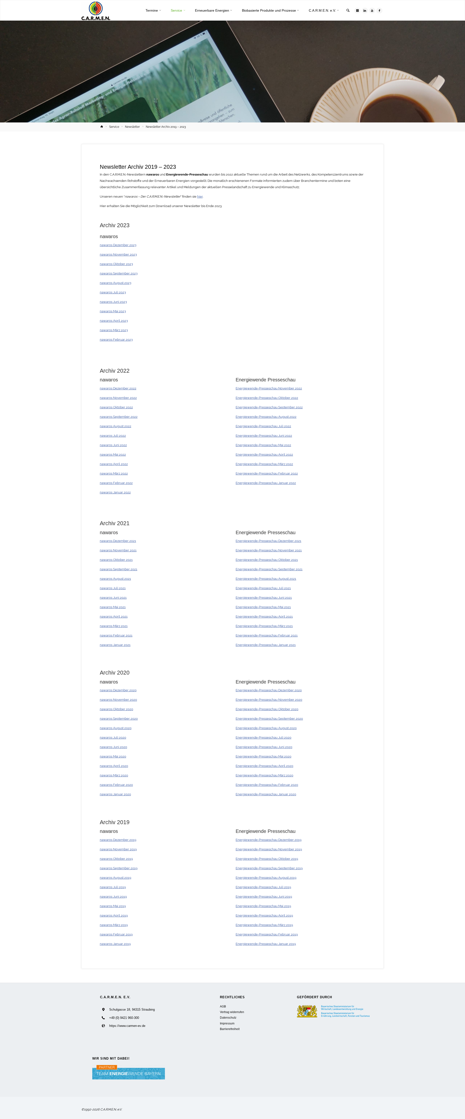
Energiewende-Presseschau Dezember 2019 (269, 840)
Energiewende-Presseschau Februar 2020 (267, 785)
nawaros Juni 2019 (113, 896)
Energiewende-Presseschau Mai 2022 (263, 445)
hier (200, 196)
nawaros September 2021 (118, 569)
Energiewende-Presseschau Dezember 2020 (269, 690)
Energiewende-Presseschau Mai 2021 (263, 607)
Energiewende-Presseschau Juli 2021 (263, 588)
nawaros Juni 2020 (113, 747)
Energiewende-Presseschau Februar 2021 (267, 635)
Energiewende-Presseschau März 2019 (264, 925)
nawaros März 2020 (114, 775)
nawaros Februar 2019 (116, 934)
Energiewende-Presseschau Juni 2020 (264, 747)
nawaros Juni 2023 (113, 302)
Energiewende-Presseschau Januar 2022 (266, 483)
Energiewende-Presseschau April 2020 (264, 766)
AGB (223, 1006)
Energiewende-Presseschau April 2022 (264, 454)
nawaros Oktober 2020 (116, 709)
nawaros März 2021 (114, 626)
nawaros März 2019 (114, 925)
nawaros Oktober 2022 (116, 407)
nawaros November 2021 (118, 550)
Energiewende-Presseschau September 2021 (269, 569)
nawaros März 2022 (114, 473)
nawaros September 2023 (119, 273)
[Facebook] (379, 11)
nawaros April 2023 (114, 320)
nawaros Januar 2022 (115, 492)
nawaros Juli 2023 (113, 292)
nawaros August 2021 (115, 578)
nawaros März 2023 (114, 330)
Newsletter (132, 127)
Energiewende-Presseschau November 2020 (269, 699)
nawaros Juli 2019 (113, 887)
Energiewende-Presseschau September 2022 (269, 407)
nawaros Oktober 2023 (116, 264)
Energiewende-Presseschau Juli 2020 (263, 737)
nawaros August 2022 (115, 426)
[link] (348, 10)
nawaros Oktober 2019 (116, 859)
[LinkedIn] (365, 11)
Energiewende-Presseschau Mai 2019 (263, 906)
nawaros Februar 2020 (116, 785)
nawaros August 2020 (116, 728)
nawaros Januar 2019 (115, 944)
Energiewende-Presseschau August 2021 (266, 578)
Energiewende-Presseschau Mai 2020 (263, 756)
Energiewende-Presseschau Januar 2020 (266, 794)
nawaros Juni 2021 (113, 597)
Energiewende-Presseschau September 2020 (269, 718)
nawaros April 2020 (114, 766)
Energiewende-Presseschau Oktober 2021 (267, 560)
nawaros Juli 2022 (113, 435)
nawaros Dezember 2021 (118, 541)
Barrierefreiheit (230, 1028)
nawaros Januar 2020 (115, 794)
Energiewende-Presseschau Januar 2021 (266, 645)
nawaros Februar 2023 (116, 339)
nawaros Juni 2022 (113, 445)
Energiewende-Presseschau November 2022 (269, 388)
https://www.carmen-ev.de (127, 1026)
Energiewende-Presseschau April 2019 (264, 915)
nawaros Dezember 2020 (118, 690)
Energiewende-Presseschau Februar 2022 (267, 473)
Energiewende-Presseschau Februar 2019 (267, 934)
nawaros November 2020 (118, 699)
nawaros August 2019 (115, 877)
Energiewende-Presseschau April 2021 (264, 616)
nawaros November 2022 (118, 398)
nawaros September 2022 (119, 417)
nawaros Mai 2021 (113, 607)
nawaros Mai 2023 (113, 311)
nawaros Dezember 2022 (118, 388)
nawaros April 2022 (114, 464)
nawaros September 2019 (119, 868)
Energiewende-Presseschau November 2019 (269, 849)
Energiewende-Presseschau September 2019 (269, 868)
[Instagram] (357, 11)
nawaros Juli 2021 (113, 588)
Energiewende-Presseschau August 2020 (266, 728)
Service (114, 127)
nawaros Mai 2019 (113, 906)
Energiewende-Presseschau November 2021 (269, 550)
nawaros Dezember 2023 (118, 245)
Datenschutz (228, 1017)
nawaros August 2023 (115, 283)
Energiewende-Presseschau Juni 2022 (264, 435)
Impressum (227, 1023)
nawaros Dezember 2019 (118, 840)
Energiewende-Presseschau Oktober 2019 (267, 859)
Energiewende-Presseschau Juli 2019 (263, 887)
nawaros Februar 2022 (116, 483)
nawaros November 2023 (118, 254)
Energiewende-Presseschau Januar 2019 (266, 944)
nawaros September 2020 (119, 718)
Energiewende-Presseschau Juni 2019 (264, 896)
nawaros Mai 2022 (113, 454)
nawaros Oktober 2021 (116, 560)
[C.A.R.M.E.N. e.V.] (95, 10)
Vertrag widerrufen (232, 1012)
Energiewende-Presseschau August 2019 (266, 877)
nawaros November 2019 (118, 849)
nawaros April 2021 (114, 616)
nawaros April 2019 (114, 915)
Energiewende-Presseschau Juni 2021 (264, 597)
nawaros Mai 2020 (113, 756)
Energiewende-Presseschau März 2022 (264, 464)
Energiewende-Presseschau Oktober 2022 (267, 398)
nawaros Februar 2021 (116, 635)
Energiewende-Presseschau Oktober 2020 (267, 709)
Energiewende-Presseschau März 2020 (264, 775)
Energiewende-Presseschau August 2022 (266, 417)
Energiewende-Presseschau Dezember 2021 (268, 541)
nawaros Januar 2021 (115, 645)
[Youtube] (372, 11)
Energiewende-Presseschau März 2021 (264, 626)
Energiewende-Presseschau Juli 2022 (263, 426)
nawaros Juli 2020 (113, 737)
